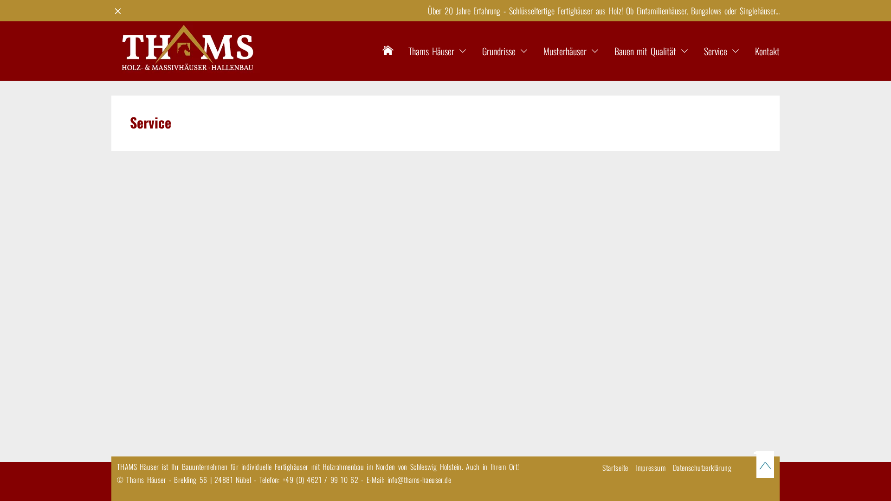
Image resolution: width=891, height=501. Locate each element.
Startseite (615, 467)
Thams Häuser (431, 51)
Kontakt (767, 51)
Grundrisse (499, 51)
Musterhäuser (565, 51)
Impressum (650, 467)
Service (715, 51)
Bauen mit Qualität (645, 51)
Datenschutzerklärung (702, 467)
